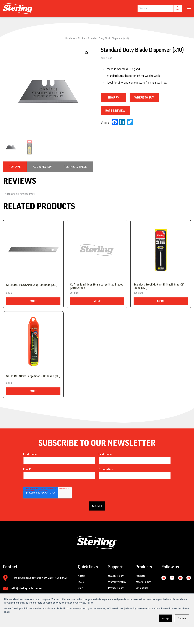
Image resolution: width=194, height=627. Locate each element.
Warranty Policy (117, 582)
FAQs (81, 582)
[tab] (14, 166)
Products (70, 38)
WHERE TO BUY (144, 97)
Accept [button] (165, 618)
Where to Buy (143, 582)
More (33, 301)
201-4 (9, 383)
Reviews (15, 166)
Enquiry (113, 97)
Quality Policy (116, 576)
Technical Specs (75, 166)
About (81, 576)
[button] (86, 53)
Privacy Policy (116, 588)
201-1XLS (74, 293)
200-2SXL (138, 293)
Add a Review (42, 166)
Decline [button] (182, 618)
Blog (80, 588)
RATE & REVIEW (115, 110)
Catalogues (141, 588)
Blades (81, 38)
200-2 (9, 293)
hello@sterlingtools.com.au (26, 588)
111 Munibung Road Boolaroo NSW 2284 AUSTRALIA (39, 578)
